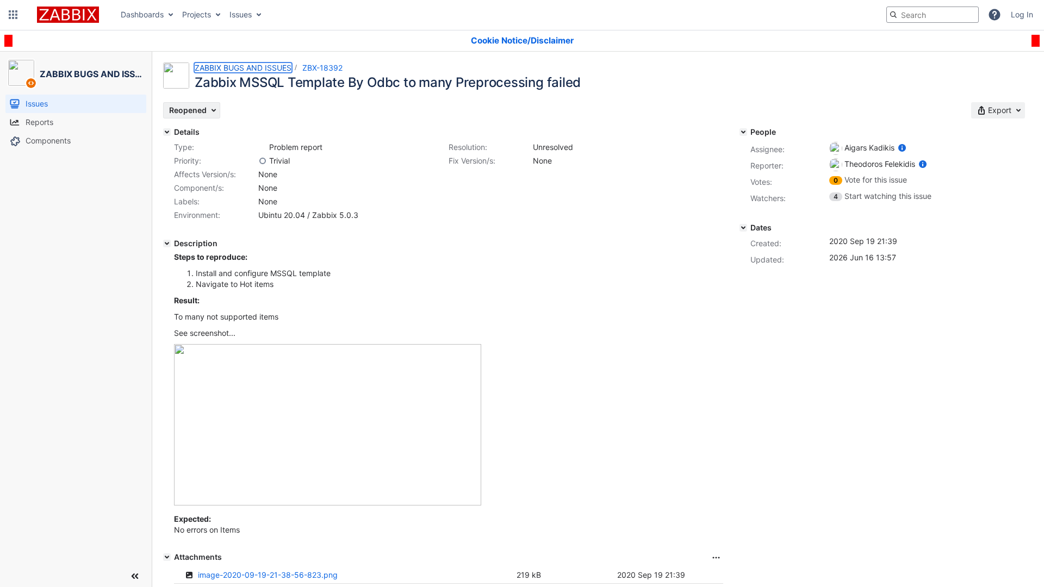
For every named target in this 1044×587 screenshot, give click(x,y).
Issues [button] (240, 14)
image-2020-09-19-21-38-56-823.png (268, 574)
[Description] (167, 243)
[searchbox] (932, 14)
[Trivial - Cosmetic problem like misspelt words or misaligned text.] (262, 161)
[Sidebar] (134, 576)
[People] (743, 132)
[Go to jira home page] (68, 15)
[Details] (167, 132)
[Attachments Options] (716, 557)
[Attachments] (167, 557)
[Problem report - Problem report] (262, 147)
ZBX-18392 (322, 67)
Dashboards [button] (142, 14)
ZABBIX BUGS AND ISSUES (243, 67)
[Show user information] (902, 147)
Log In (1022, 14)
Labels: (187, 201)
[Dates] (743, 228)
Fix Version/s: (472, 160)
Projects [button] (196, 14)
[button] (13, 15)
